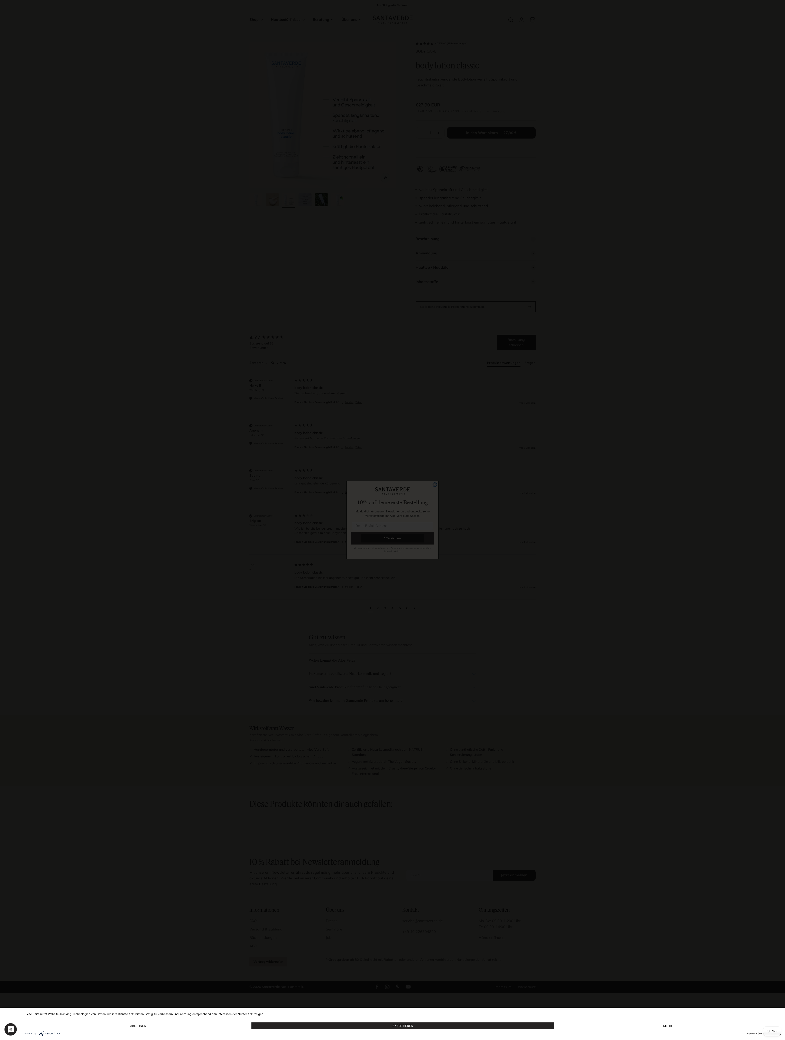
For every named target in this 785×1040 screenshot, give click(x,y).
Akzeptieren (402, 1026)
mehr (667, 1026)
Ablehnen (138, 1026)
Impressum (752, 1033)
